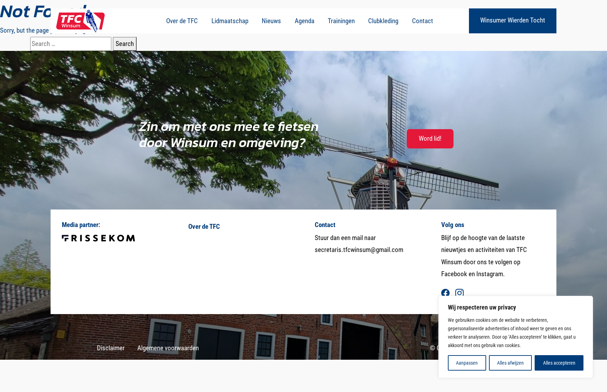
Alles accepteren (559, 363)
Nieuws (271, 21)
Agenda (304, 21)
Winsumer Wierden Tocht (512, 20)
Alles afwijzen (510, 363)
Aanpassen (467, 363)
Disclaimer (111, 348)
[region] (515, 337)
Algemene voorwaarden (168, 348)
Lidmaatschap (229, 21)
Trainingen (341, 21)
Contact (422, 21)
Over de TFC (182, 21)
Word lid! (430, 138)
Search (125, 44)
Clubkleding (383, 21)
